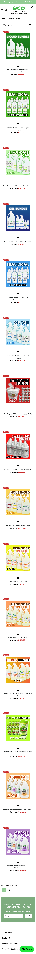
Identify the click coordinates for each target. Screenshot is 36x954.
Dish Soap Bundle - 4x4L (18, 581)
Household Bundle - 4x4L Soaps (18, 525)
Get (29, 916)
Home (3, 19)
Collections (11, 19)
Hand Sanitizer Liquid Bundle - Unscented (18, 70)
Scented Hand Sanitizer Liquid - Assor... (18, 810)
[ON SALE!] (18, 46)
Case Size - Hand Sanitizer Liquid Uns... (18, 186)
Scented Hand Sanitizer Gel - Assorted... (18, 866)
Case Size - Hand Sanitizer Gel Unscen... (18, 357)
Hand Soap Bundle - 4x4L (18, 637)
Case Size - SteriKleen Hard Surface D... (18, 470)
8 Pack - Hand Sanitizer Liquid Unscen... (18, 129)
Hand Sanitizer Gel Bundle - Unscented (18, 242)
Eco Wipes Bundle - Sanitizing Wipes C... (18, 752)
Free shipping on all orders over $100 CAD (18, 2)
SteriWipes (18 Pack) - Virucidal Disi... (18, 414)
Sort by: (3, 25)
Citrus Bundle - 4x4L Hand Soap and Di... (18, 694)
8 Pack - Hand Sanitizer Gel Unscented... (18, 298)
